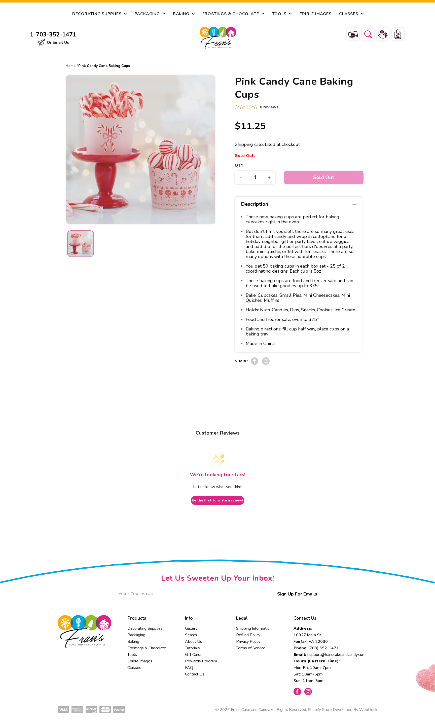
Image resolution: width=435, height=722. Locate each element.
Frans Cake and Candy (250, 709)
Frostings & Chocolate (146, 648)
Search (191, 635)
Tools (132, 654)
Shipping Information (254, 628)
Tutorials (192, 648)
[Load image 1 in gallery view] (80, 243)
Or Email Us (57, 42)
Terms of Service (250, 648)
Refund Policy (248, 635)
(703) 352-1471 (323, 648)
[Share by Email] (266, 363)
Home (70, 65)
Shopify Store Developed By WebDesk (342, 709)
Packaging (136, 635)
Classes (134, 667)
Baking (133, 641)
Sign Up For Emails (297, 594)
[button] (364, 33)
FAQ (189, 667)
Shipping (244, 144)
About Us (193, 641)
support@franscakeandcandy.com (336, 654)
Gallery (191, 628)
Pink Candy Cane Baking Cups (104, 65)
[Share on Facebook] (254, 363)
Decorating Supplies (145, 628)
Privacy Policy (248, 641)
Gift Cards (193, 654)
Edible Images (139, 661)
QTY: (239, 165)
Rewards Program (201, 661)
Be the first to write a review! (217, 500)
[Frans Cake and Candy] (218, 38)
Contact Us (194, 674)
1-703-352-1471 (53, 34)
